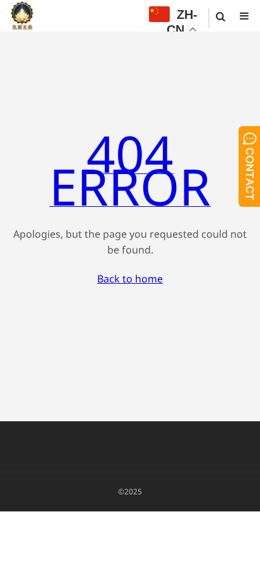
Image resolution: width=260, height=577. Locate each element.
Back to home (130, 279)
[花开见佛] (22, 16)
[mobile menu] (244, 16)
